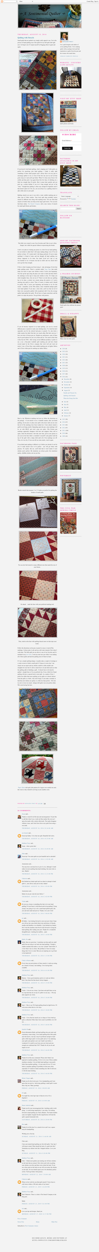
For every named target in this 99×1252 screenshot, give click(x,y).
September (67, 387)
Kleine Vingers (26, 1078)
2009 (63, 436)
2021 (63, 363)
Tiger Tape (48, 269)
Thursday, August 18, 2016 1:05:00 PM (37, 886)
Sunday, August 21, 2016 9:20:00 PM (36, 1153)
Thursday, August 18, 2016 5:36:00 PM (37, 997)
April (65, 410)
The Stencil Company (34, 204)
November (67, 382)
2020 (63, 365)
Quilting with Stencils (70, 395)
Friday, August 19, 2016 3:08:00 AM (36, 1088)
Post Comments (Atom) (31, 1226)
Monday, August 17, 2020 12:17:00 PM (36, 1214)
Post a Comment (22, 1219)
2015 (63, 419)
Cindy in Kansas (26, 960)
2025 (63, 351)
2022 (63, 360)
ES (23, 1093)
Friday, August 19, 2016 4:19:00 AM (36, 1101)
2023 (63, 357)
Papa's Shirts (21, 787)
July (65, 402)
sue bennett (25, 833)
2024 (63, 354)
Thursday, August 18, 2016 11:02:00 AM (37, 859)
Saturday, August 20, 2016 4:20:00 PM (37, 1120)
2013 (63, 425)
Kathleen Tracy (30, 803)
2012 (63, 428)
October (66, 385)
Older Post (54, 1222)
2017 (63, 374)
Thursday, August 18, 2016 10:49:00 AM (37, 849)
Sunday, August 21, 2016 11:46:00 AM (36, 1136)
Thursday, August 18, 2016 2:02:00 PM (37, 896)
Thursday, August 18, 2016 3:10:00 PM (37, 934)
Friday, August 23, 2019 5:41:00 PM (36, 1204)
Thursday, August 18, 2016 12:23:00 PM (37, 874)
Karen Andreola (26, 1105)
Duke (23, 853)
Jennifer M (25, 1029)
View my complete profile (69, 56)
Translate (73, 199)
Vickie (24, 901)
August (66, 390)
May (65, 407)
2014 (63, 422)
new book (29, 654)
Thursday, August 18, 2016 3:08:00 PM (37, 913)
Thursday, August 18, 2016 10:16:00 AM (37, 828)
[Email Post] (44, 803)
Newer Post (21, 1222)
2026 (63, 348)
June (65, 404)
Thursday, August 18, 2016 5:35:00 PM (37, 983)
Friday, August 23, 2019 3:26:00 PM (36, 1187)
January (66, 416)
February (66, 413)
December (67, 379)
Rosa (23, 1124)
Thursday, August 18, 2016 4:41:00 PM (37, 970)
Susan (23, 814)
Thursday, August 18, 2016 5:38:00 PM (37, 1010)
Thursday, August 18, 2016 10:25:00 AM (37, 838)
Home (37, 1222)
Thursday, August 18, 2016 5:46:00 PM (37, 1050)
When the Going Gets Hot (71, 398)
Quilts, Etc (25, 939)
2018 (63, 371)
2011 (63, 430)
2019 (63, 368)
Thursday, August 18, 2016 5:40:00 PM (37, 1025)
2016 (63, 377)
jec (22, 918)
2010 (63, 433)
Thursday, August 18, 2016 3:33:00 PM (37, 956)
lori (23, 1208)
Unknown (24, 878)
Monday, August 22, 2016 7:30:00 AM (36, 1174)
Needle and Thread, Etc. (70, 393)
